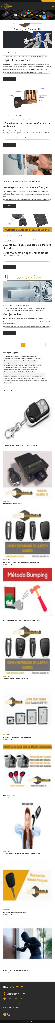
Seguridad (14, 119)
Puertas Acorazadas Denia (10, 378)
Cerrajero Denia (34, 56)
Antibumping (14, 310)
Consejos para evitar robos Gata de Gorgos (31, 358)
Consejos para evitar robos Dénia (11, 356)
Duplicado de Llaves (38, 239)
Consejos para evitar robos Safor (27, 363)
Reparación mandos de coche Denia (12, 369)
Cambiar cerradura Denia (29, 181)
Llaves (20, 119)
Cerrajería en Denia (9, 795)
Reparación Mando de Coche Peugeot (15, 912)
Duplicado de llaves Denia (10, 56)
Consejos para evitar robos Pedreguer (32, 365)
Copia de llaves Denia (23, 56)
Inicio (5, 12)
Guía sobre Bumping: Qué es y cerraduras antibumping (21, 620)
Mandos (26, 310)
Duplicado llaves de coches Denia (29, 369)
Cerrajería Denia (43, 56)
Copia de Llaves (28, 239)
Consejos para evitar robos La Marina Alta (13, 365)
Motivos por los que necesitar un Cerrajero (25, 187)
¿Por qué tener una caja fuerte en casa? (17, 737)
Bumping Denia (36, 380)
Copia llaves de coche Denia (10, 371)
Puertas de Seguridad (27, 308)
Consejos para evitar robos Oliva (11, 363)
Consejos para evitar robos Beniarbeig (12, 367)
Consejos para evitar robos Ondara (28, 356)
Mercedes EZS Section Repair (12, 504)
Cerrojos (44, 308)
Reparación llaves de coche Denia (30, 367)
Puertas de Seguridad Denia (37, 376)
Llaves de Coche (8, 239)
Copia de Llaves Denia (10, 183)
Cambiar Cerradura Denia (25, 380)
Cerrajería (7, 240)
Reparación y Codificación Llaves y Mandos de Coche (21, 562)
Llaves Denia (40, 181)
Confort (43, 310)
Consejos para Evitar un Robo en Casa (16, 970)
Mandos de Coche (18, 239)
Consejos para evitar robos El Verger (29, 360)
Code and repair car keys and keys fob (16, 679)
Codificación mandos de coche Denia (26, 371)
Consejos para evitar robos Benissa (12, 358)
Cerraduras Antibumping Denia (11, 380)
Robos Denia (44, 380)
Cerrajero (13, 240)
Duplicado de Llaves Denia (23, 183)
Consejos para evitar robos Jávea (11, 360)
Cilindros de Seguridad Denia (24, 378)
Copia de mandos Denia (23, 376)
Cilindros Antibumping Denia (38, 378)
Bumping (7, 310)
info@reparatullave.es (13, 1007)
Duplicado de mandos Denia (10, 376)
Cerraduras (7, 119)
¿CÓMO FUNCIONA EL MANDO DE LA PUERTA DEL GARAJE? (20, 445)
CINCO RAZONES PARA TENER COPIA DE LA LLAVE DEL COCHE (21, 854)
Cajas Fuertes (17, 308)
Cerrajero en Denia (13, 314)
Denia (31, 119)
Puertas (26, 119)
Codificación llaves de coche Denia (11, 374)
